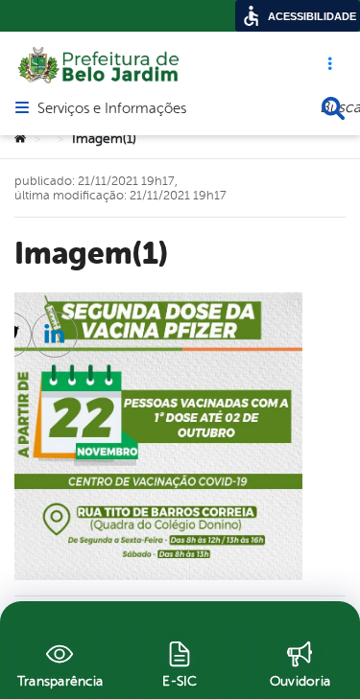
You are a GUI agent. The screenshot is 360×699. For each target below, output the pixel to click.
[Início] (20, 139)
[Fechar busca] (333, 108)
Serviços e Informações (111, 109)
